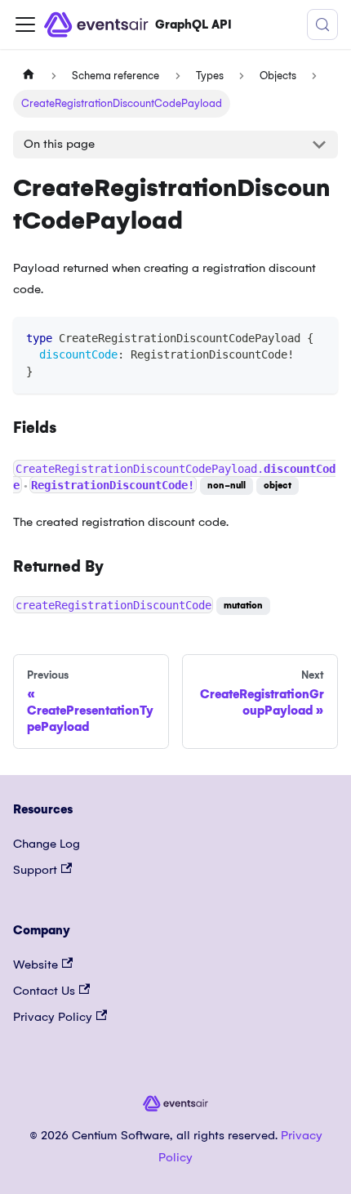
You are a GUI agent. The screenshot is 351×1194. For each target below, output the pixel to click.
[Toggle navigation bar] (25, 24)
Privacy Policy (52, 1016)
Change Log (46, 843)
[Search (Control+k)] (322, 24)
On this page (59, 143)
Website (35, 964)
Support (35, 869)
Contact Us (44, 990)
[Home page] (28, 76)
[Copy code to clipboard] (317, 336)
